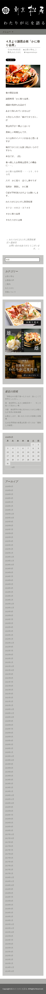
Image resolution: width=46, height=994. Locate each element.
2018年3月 (9, 830)
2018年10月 (9, 803)
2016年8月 (9, 893)
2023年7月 (9, 619)
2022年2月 (9, 658)
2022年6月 (9, 654)
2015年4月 (9, 951)
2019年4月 (9, 779)
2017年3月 (9, 865)
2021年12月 (9, 666)
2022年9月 (9, 647)
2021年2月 (9, 701)
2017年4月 (9, 862)
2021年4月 (9, 693)
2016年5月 (9, 905)
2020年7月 (9, 729)
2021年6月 (9, 686)
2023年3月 (9, 631)
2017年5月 (9, 858)
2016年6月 (9, 901)
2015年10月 (9, 932)
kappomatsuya (31, 52)
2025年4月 (9, 541)
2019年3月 (9, 783)
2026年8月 (9, 486)
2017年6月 (9, 854)
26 (18, 460)
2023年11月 (9, 607)
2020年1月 (9, 752)
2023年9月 (9, 611)
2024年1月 (9, 600)
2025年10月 (9, 518)
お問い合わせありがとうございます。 (24, 247)
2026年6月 (9, 490)
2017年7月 (9, 850)
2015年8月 (9, 936)
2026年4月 (9, 498)
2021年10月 (9, 670)
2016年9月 (9, 889)
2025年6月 (9, 533)
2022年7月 (9, 650)
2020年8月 (9, 725)
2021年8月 (9, 678)
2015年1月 (9, 963)
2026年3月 (9, 502)
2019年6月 (9, 772)
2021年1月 (9, 705)
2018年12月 (9, 795)
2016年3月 (9, 912)
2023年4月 (9, 627)
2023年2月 (9, 635)
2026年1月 (9, 510)
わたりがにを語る (20, 989)
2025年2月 (9, 549)
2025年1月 (9, 553)
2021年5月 (9, 690)
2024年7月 (9, 576)
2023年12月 (9, 604)
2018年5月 (9, 822)
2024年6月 (9, 580)
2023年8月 (9, 615)
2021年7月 (9, 682)
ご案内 (7, 284)
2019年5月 (9, 776)
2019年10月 (9, 760)
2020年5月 (9, 736)
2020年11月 (9, 713)
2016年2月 (9, 916)
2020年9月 (9, 721)
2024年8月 (9, 572)
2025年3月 (9, 545)
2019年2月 (9, 787)
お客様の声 (9, 280)
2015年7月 (9, 940)
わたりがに (16, 52)
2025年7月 (9, 529)
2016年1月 (9, 920)
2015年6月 (9, 944)
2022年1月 (9, 662)
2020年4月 (9, 740)
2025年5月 (9, 537)
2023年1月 (9, 639)
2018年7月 (9, 815)
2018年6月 (9, 819)
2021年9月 (9, 674)
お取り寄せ (29, 49)
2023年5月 (9, 623)
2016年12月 (9, 877)
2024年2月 (9, 596)
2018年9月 (9, 807)
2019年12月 (9, 756)
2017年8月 (9, 846)
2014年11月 (9, 967)
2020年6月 (9, 733)
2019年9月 (9, 764)
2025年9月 (9, 521)
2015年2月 (9, 959)
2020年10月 (9, 717)
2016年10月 (9, 885)
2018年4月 (9, 826)
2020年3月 (9, 744)
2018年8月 (9, 811)
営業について (10, 292)
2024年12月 (9, 557)
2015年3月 (9, 955)
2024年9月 (9, 568)
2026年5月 (9, 494)
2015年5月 (9, 948)
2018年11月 (9, 799)
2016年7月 (9, 897)
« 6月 (13, 467)
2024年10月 (9, 564)
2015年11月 (9, 928)
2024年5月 (9, 584)
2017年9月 (9, 842)
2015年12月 (9, 924)
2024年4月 (9, 588)
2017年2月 (9, 869)
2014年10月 (9, 971)
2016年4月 (9, 908)
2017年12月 (9, 834)
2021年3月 (9, 697)
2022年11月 (9, 643)
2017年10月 (9, 838)
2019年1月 (9, 791)
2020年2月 (9, 748)
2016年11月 (9, 881)
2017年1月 (9, 873)
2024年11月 (9, 561)
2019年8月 (9, 768)
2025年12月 (9, 514)
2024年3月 (9, 592)
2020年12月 (9, 709)
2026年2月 (9, 506)
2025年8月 (9, 525)
